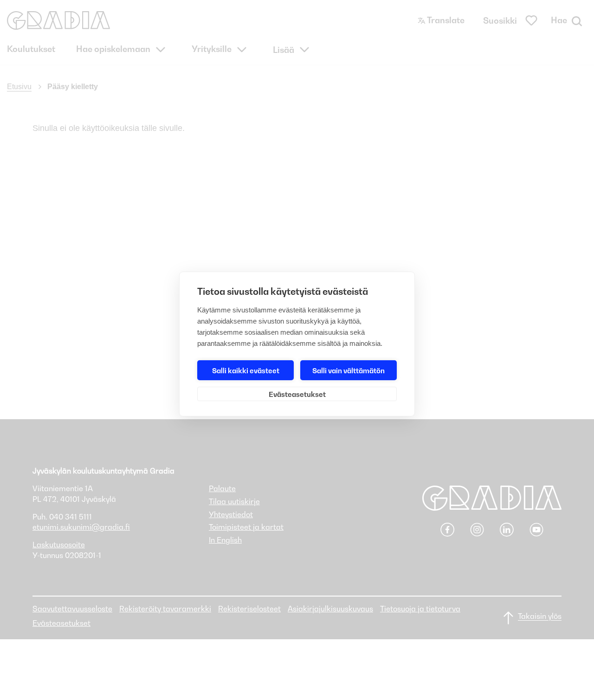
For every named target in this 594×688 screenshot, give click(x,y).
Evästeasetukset (297, 394)
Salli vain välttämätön (348, 370)
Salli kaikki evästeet (245, 370)
